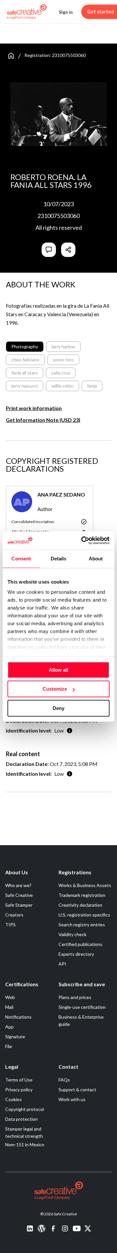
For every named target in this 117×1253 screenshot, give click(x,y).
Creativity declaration (80, 905)
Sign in (66, 12)
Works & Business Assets (84, 885)
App (9, 1026)
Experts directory (76, 954)
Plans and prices (74, 997)
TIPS (10, 924)
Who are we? (18, 885)
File (8, 1046)
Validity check (72, 934)
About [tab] (96, 558)
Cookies (13, 1099)
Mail (9, 1007)
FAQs (64, 1079)
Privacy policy (18, 1089)
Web (10, 997)
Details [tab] (59, 558)
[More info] (69, 730)
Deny (58, 708)
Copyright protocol (24, 1109)
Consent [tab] (21, 558)
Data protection (21, 1119)
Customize (55, 689)
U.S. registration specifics (84, 914)
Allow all (58, 670)
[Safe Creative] (26, 12)
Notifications (18, 1017)
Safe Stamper (18, 905)
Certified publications (80, 944)
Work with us (71, 1099)
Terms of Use (18, 1079)
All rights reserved (58, 227)
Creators (14, 914)
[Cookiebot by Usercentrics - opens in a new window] (83, 540)
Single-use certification (82, 1007)
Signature (15, 1036)
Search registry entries (81, 924)
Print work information (34, 408)
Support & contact (77, 1089)
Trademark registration (81, 895)
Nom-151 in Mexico (24, 1144)
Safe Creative (19, 895)
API (62, 964)
